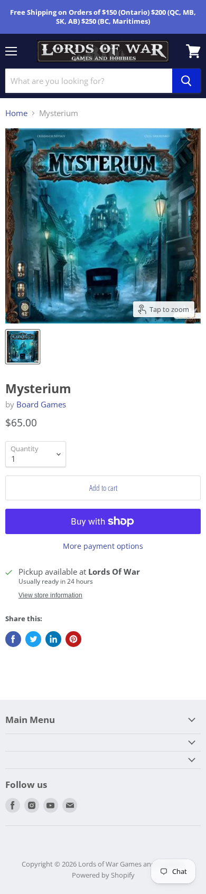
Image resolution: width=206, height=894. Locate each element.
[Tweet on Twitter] (33, 639)
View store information (50, 595)
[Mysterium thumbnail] (23, 347)
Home (16, 113)
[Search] (186, 81)
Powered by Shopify (103, 875)
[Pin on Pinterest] (73, 639)
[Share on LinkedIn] (53, 639)
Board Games (41, 404)
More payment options (103, 546)
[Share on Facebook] (13, 639)
